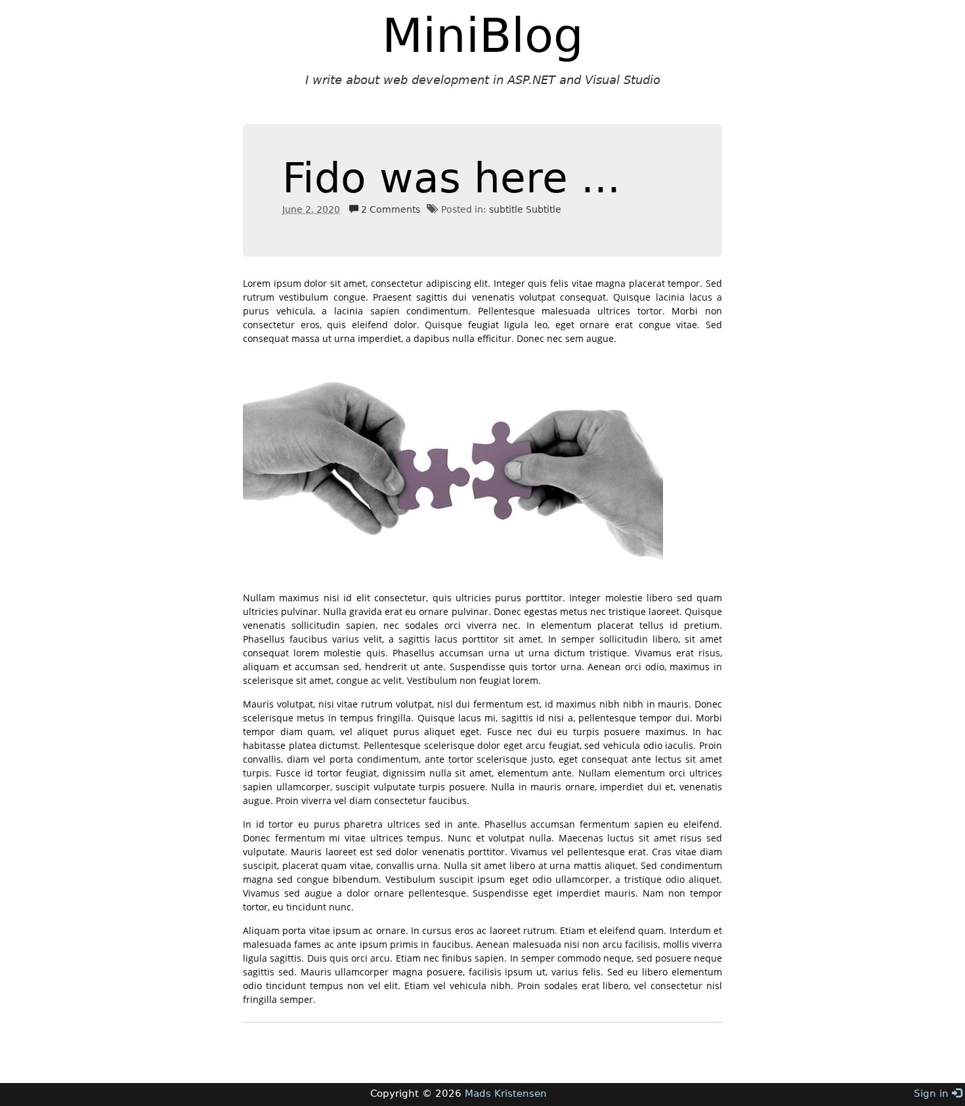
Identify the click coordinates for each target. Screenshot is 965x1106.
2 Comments (389, 209)
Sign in (933, 1093)
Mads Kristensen (506, 1093)
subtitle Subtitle (525, 209)
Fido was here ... (451, 178)
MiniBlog (483, 35)
